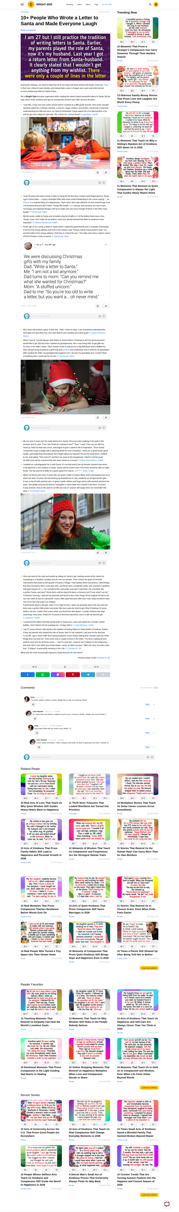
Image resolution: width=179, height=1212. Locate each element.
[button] (35, 666)
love (71, 206)
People (120, 61)
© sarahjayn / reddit (89, 114)
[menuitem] (69, 4)
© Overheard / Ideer (38, 212)
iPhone (26, 202)
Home (23, 958)
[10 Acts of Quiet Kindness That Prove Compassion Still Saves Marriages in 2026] (89, 887)
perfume (66, 350)
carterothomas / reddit (84, 625)
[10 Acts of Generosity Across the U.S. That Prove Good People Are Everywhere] (41, 1111)
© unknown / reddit (31, 618)
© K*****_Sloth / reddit (84, 471)
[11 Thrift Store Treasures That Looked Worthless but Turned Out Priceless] (89, 784)
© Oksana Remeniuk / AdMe (45, 223)
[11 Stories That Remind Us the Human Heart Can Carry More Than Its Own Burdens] (137, 830)
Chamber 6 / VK (103, 658)
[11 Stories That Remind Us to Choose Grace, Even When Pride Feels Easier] (137, 887)
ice (41, 589)
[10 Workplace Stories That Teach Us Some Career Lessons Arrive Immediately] (137, 784)
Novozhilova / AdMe (94, 460)
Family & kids (122, 106)
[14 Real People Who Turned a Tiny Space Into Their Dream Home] (41, 933)
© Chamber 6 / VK (73, 648)
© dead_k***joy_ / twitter (29, 306)
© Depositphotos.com (28, 172)
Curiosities (25, 12)
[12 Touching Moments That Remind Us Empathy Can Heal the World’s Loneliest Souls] (41, 1000)
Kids (106, 85)
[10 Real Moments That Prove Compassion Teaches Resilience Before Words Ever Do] (41, 887)
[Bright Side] (40, 4)
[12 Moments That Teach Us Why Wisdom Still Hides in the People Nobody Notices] (89, 1000)
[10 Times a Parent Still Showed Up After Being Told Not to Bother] (137, 933)
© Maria (82, 460)
